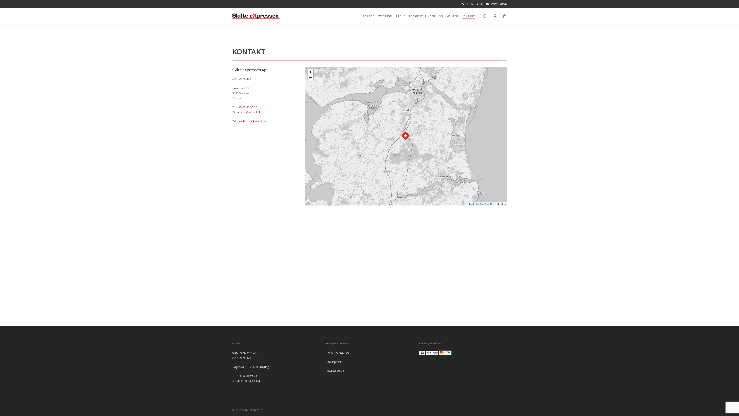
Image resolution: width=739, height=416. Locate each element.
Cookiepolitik (334, 362)
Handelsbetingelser (337, 353)
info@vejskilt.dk (251, 112)
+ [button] (310, 72)
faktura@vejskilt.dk (254, 121)
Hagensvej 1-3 (241, 88)
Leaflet (472, 203)
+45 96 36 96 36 (247, 107)
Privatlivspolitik (335, 370)
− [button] (310, 77)
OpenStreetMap (486, 203)
